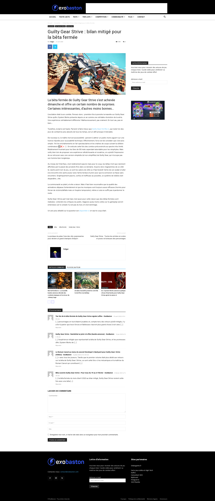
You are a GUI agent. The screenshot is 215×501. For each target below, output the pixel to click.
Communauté (117, 17)
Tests (75, 17)
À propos (123, 499)
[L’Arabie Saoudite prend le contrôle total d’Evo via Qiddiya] (86, 280)
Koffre (133, 473)
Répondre (58, 327)
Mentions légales (152, 499)
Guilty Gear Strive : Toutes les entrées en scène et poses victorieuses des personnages (108, 237)
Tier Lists (86, 17)
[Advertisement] (126, 8)
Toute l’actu (64, 17)
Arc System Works (60, 26)
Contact (141, 17)
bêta (55, 227)
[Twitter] (55, 47)
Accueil (52, 17)
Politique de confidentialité (136, 499)
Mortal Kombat (52, 288)
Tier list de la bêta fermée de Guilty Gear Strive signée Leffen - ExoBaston (84, 316)
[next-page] (52, 301)
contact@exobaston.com (69, 472)
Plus (130, 17)
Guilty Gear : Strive (74, 227)
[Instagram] (56, 478)
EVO (76, 288)
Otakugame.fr (136, 466)
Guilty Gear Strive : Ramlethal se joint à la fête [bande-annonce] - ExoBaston (85, 334)
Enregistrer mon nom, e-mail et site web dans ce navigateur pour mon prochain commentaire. (84, 435)
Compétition (101, 17)
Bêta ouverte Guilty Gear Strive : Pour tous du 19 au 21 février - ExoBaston (84, 373)
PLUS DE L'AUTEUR (73, 267)
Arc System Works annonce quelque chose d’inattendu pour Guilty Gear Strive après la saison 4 (113, 293)
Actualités (57, 23)
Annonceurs (163, 499)
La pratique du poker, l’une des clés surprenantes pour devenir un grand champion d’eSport (66, 237)
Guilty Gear (70, 26)
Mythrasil (134, 477)
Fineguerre (135, 480)
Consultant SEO (137, 475)
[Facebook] (50, 47)
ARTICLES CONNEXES (56, 267)
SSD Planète (135, 482)
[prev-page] (49, 301)
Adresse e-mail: (137, 79)
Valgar (52, 42)
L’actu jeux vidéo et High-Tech (142, 470)
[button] (164, 17)
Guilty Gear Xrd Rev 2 (100, 129)
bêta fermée (62, 227)
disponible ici (84, 211)
